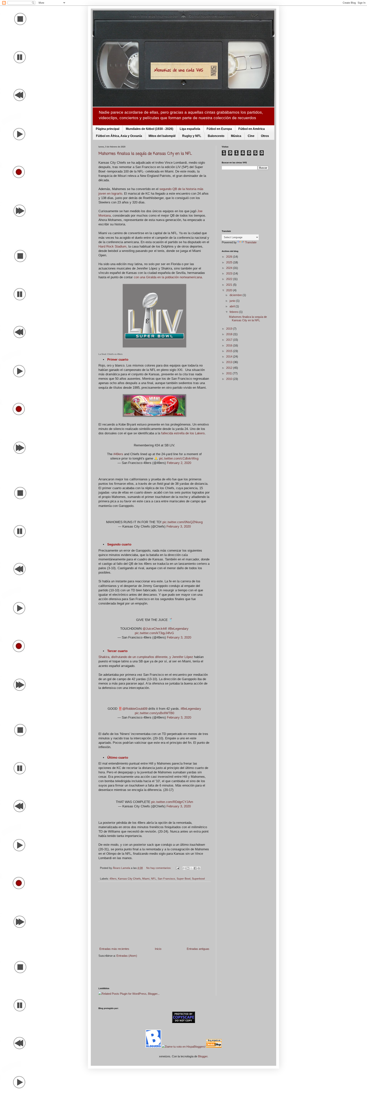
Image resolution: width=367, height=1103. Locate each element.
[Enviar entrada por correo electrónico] (177, 868)
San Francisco (166, 878)
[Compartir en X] (191, 868)
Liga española (190, 128)
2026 (229, 256)
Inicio (158, 948)
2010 (229, 378)
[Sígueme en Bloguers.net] (154, 1046)
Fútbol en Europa (219, 128)
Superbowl (198, 878)
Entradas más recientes (114, 948)
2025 (229, 262)
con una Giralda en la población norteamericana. (168, 277)
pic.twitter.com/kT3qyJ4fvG (154, 633)
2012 (229, 367)
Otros (265, 136)
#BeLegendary (178, 628)
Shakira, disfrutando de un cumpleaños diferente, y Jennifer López (145, 657)
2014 (229, 356)
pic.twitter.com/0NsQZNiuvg (182, 522)
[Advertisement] (154, 914)
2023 (229, 273)
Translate (251, 242)
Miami (145, 878)
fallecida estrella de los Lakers (183, 433)
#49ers (118, 454)
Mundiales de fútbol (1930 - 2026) (149, 128)
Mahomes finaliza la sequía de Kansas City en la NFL (145, 154)
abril (232, 306)
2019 (229, 328)
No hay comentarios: (159, 868)
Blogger (202, 1056)
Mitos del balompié (162, 136)
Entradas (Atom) (126, 955)
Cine (251, 136)
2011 (229, 373)
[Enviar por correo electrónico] (184, 868)
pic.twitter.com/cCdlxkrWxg (178, 458)
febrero (234, 311)
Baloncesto (216, 136)
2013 (229, 362)
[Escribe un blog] (188, 868)
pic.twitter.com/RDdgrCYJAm (172, 802)
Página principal (107, 128)
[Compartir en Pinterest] (199, 868)
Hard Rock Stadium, (112, 246)
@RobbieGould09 (134, 708)
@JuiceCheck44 (154, 628)
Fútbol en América (251, 128)
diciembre (236, 295)
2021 (229, 284)
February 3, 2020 (178, 526)
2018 (229, 334)
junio (233, 300)
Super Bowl (183, 878)
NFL (153, 878)
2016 (229, 345)
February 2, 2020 (179, 463)
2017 (229, 339)
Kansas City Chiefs (129, 878)
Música (236, 136)
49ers (113, 878)
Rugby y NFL (191, 136)
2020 (229, 290)
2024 (229, 267)
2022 (229, 279)
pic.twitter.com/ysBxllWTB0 (154, 713)
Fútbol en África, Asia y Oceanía (119, 136)
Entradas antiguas (198, 948)
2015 (229, 351)
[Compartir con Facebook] (195, 868)
